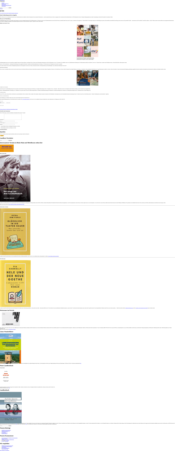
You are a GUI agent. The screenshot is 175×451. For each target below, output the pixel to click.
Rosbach (7, 440)
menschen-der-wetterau (12, 329)
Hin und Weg (4, 4)
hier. (80, 363)
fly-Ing (3, 441)
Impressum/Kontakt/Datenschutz (6, 5)
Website (1, 124)
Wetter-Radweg (4, 447)
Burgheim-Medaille (4, 433)
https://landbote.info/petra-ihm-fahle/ (53, 256)
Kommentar (2, 119)
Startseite (1, 8)
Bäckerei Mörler (13, 109)
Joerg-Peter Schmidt (8, 13)
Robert (3, 438)
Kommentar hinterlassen (14, 13)
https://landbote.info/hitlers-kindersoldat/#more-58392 (16, 204)
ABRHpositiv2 (4, 439)
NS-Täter (6, 438)
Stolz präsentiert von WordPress (4, 450)
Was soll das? (4, 6)
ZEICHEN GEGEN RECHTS (6, 430)
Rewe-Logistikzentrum (10, 439)
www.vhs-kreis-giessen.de (26, 99)
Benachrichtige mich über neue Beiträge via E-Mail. (8, 127)
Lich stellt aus (4, 432)
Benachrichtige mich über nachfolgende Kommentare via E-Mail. (10, 126)
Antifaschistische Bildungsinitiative (7, 446)
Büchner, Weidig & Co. (5, 3)
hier (9, 387)
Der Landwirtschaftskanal (5, 448)
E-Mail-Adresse (2, 122)
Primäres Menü (2, 1)
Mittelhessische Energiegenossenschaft (7, 445)
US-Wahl (4, 109)
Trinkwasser (6, 441)
